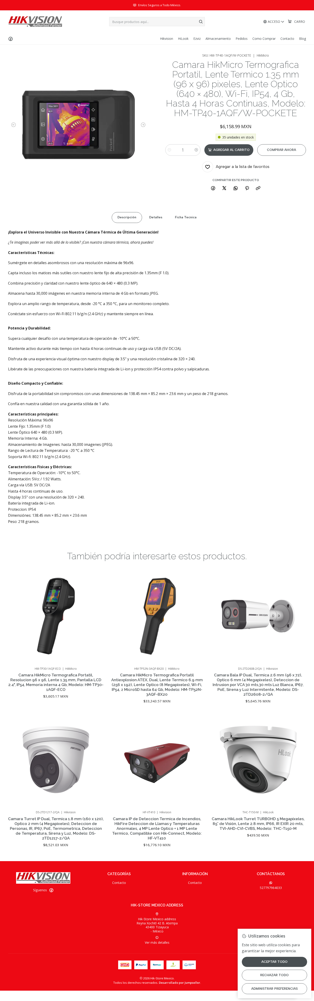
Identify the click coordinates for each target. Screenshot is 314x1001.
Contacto (119, 882)
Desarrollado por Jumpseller (179, 983)
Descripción (126, 217)
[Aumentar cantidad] (196, 150)
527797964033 (271, 888)
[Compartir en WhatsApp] (236, 188)
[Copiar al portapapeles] (258, 188)
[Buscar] (201, 21)
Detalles (155, 217)
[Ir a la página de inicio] (35, 21)
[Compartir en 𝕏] (224, 188)
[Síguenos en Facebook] (10, 38)
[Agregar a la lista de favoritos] (95, 610)
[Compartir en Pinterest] (247, 188)
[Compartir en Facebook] (213, 188)
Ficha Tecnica (186, 217)
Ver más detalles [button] (157, 942)
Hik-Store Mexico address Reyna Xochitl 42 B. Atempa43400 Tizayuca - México (157, 925)
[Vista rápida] (95, 622)
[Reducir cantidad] (169, 150)
